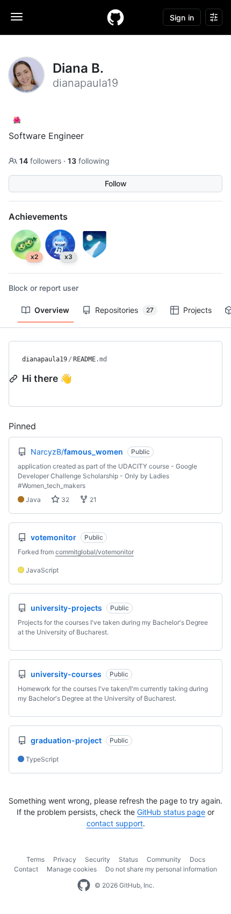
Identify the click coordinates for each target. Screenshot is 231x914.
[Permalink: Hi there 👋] (14, 378)
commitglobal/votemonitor (94, 552)
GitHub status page (171, 812)
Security (97, 859)
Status (128, 859)
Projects (197, 310)
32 (64, 500)
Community (164, 859)
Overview (51, 310)
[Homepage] (115, 17)
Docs (197, 859)
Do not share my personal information (161, 869)
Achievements (38, 216)
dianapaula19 (44, 359)
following (89, 160)
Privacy (64, 859)
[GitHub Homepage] (83, 885)
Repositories (124, 310)
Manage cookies (72, 869)
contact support (114, 823)
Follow (116, 183)
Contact (26, 869)
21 (92, 500)
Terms (35, 859)
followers (41, 160)
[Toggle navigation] (17, 17)
